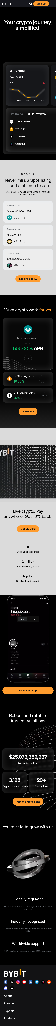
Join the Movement (28, 801)
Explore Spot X (28, 278)
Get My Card (28, 528)
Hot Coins (16, 114)
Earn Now (28, 411)
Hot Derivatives (35, 114)
